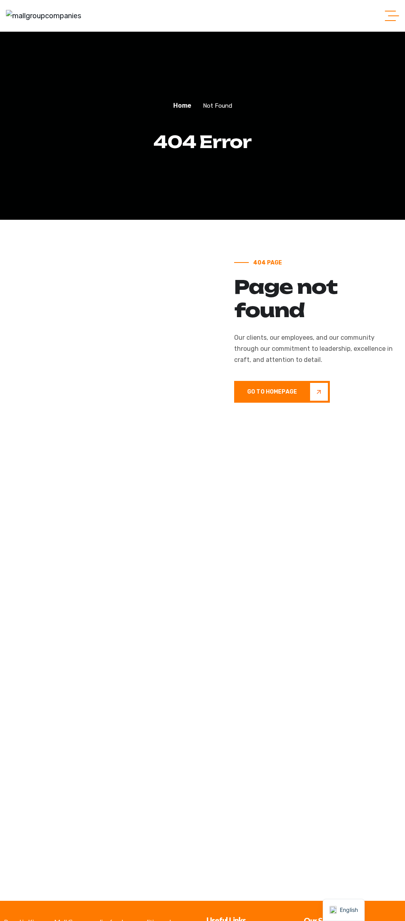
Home (182, 105)
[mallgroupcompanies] (43, 16)
